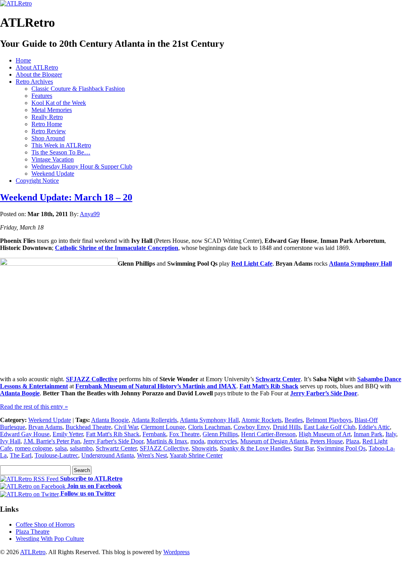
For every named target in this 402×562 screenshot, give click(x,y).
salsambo (81, 448)
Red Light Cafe (251, 263)
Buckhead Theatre (88, 427)
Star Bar (304, 448)
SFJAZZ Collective (91, 379)
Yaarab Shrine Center (196, 455)
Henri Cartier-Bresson (268, 434)
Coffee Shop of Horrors (45, 524)
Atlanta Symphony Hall (360, 263)
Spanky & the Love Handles (255, 448)
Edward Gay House (24, 434)
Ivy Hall (10, 441)
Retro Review (48, 131)
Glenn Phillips (220, 434)
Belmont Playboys (328, 420)
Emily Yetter (68, 434)
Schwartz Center (278, 379)
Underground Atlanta (107, 455)
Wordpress (176, 552)
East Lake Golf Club (329, 427)
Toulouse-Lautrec (56, 455)
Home (23, 60)
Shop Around (48, 138)
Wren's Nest (152, 455)
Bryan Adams (45, 427)
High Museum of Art (325, 434)
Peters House (326, 441)
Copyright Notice (37, 180)
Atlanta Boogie (20, 393)
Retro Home (46, 124)
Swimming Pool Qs (341, 448)
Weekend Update (52, 173)
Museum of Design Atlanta (273, 441)
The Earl (20, 455)
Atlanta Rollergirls (154, 420)
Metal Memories (51, 110)
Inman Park (368, 434)
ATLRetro (33, 552)
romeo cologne (33, 448)
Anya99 (90, 214)
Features (41, 95)
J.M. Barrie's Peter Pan (52, 441)
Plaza (352, 441)
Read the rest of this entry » (34, 406)
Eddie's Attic (374, 427)
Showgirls (204, 448)
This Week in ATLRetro (61, 145)
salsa (61, 448)
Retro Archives (34, 81)
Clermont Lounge (163, 427)
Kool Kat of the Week (58, 102)
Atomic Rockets (261, 420)
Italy (391, 434)
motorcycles (222, 441)
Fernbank (154, 434)
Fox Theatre (184, 434)
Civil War (126, 427)
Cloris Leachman (209, 427)
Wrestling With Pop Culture (50, 538)
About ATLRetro (37, 67)
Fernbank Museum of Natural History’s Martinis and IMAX (155, 386)
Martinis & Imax (166, 441)
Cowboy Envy (252, 427)
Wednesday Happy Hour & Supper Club (81, 166)
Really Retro (47, 117)
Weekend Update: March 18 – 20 (66, 197)
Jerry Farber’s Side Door (323, 393)
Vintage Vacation (52, 159)
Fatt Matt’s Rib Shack (268, 386)
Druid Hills (287, 427)
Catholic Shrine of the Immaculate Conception (116, 247)
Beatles (294, 420)
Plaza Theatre (32, 531)
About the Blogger (39, 74)
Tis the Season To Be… (60, 152)
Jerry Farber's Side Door (113, 441)
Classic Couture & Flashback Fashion (78, 88)
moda (197, 441)
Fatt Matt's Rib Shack (112, 434)
